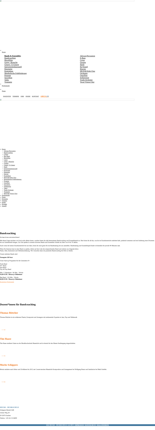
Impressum (79, 425)
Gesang (83, 62)
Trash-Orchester (86, 80)
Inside (28, 96)
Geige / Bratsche (11, 62)
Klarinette (8, 69)
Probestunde (6, 195)
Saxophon (8, 78)
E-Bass (82, 58)
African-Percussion (87, 56)
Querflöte (84, 75)
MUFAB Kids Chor (87, 71)
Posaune (7, 75)
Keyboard (84, 67)
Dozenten (7, 96)
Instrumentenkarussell (13, 67)
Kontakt (35, 96)
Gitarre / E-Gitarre (11, 65)
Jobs (22, 96)
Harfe (82, 65)
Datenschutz (90, 425)
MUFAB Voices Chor (10, 193)
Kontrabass (8, 71)
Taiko (6, 80)
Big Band (7, 156)
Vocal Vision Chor (87, 82)
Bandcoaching (10, 58)
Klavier (83, 69)
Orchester (84, 73)
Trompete (8, 82)
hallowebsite (103, 425)
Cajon (82, 60)
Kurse (4, 149)
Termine (16, 96)
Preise (4, 197)
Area (45, 96)
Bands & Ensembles (12, 56)
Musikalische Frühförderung (15, 73)
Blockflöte (8, 60)
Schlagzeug (84, 78)
